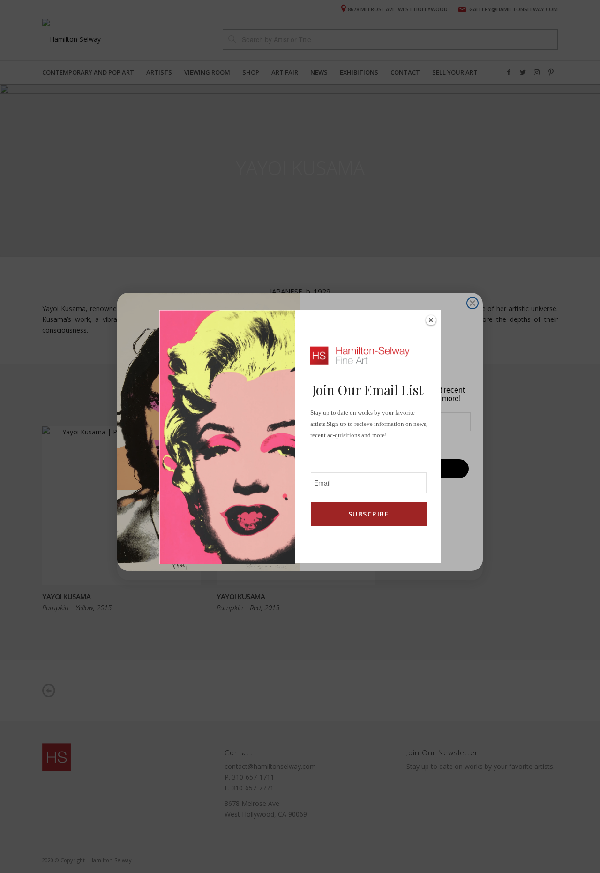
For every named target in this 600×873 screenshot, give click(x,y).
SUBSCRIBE (368, 513)
